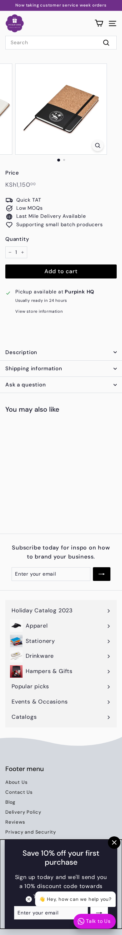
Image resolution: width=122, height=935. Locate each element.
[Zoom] (97, 145)
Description (21, 352)
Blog (10, 802)
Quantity (17, 239)
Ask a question (25, 384)
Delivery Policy (23, 812)
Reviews (15, 822)
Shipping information (33, 368)
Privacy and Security (30, 832)
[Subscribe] (99, 912)
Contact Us (19, 792)
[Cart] (99, 23)
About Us (16, 782)
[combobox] (61, 42)
